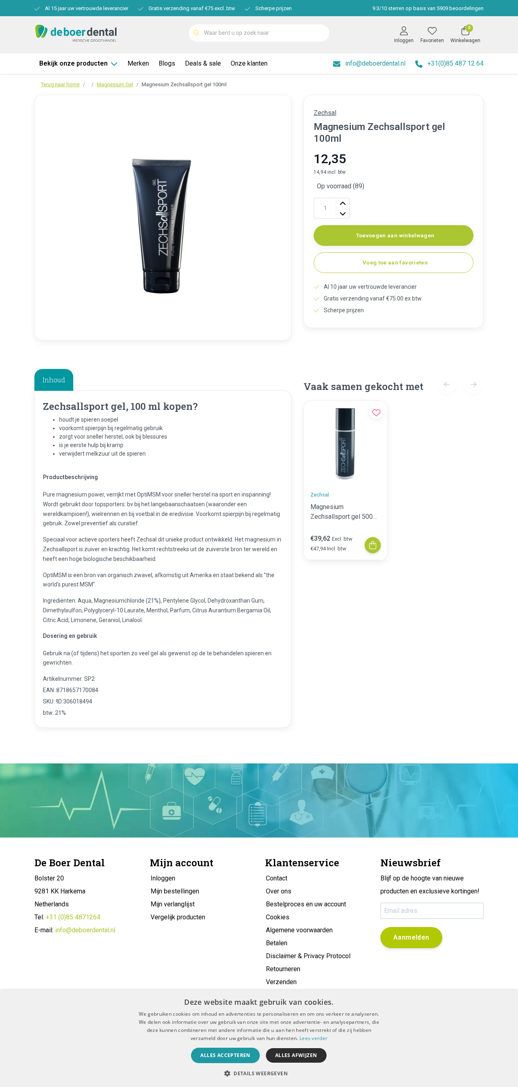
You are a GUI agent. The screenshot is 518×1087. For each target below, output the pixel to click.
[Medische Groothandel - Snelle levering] (75, 32)
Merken (138, 63)
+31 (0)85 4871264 (73, 917)
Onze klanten (249, 63)
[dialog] (259, 1038)
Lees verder (313, 1038)
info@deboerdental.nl (85, 930)
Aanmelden (411, 937)
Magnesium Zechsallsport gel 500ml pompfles (345, 512)
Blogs (167, 63)
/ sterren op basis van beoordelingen (428, 8)
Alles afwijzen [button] (296, 1055)
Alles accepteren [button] (225, 1055)
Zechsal (325, 113)
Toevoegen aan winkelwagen (395, 235)
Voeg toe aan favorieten (395, 262)
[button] (259, 1073)
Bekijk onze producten (73, 63)
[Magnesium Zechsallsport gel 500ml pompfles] (345, 442)
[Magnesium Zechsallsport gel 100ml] (162, 218)
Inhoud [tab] (53, 379)
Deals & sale (203, 63)
